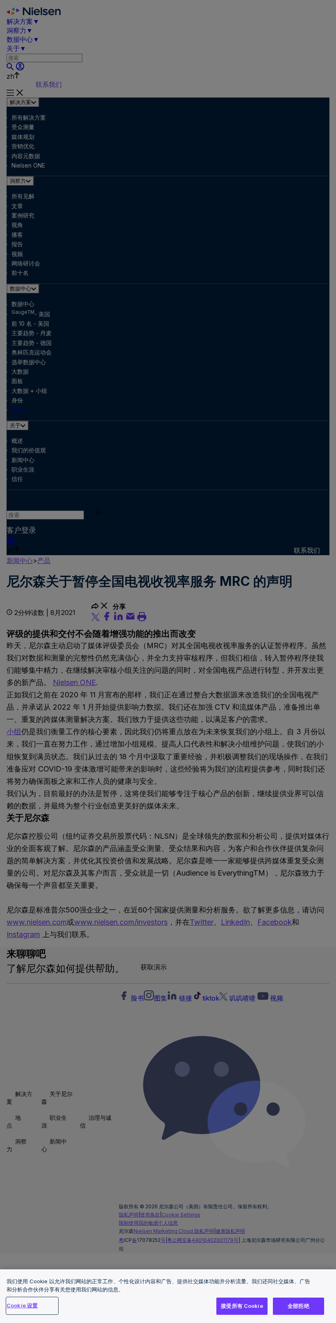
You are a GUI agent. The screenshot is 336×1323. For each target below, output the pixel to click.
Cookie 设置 (22, 1305)
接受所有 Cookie (242, 1306)
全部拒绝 (298, 1306)
